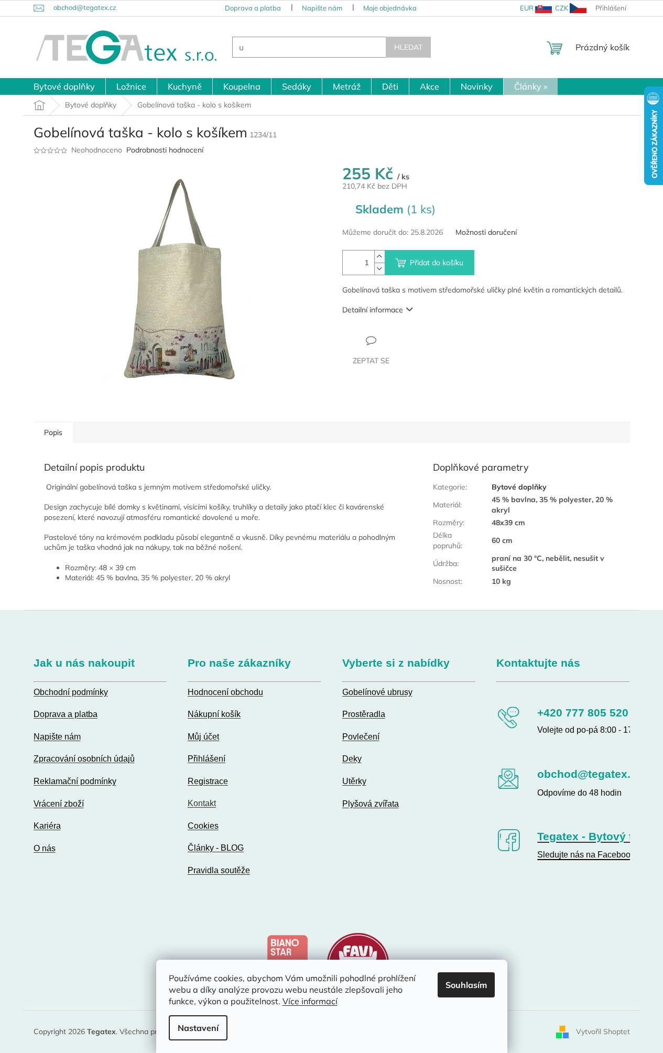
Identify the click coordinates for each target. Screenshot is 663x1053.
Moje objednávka (390, 8)
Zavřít (399, 340)
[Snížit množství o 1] (379, 269)
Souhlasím (466, 985)
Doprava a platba (253, 8)
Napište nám (322, 8)
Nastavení (198, 1028)
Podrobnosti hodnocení (164, 150)
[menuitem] (64, 86)
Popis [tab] (53, 432)
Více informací (310, 1001)
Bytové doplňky (519, 487)
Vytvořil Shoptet (603, 1031)
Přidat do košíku (436, 262)
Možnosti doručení (486, 232)
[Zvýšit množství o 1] (379, 257)
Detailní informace (372, 309)
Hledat (408, 47)
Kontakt (202, 803)
